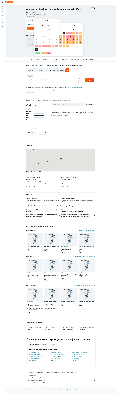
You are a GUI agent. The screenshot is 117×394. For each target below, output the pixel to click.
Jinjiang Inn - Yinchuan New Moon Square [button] (34, 303)
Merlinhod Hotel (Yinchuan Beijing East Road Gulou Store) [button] (86, 247)
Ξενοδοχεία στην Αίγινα (56, 356)
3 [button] (36, 36)
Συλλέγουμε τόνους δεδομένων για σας (38, 380)
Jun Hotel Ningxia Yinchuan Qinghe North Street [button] (69, 274)
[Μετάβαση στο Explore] (2, 15)
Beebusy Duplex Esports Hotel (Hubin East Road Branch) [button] (33, 247)
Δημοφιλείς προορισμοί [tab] (34, 344)
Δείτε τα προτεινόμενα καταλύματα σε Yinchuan (84, 285)
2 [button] (56, 33)
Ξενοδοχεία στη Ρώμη (34, 352)
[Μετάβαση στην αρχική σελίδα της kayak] (9, 2)
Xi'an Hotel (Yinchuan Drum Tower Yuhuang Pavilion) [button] (51, 247)
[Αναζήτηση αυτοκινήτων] (2, 12)
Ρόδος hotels (53, 360)
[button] (2, 2)
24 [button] (36, 46)
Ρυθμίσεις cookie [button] (30, 92)
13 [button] (46, 39)
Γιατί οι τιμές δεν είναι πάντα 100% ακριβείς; (39, 382)
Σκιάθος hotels (32, 362)
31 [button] (36, 49)
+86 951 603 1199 (30, 16)
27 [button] (46, 46)
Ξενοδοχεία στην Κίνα (53, 389)
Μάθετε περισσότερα (77, 87)
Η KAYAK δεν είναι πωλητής (34, 378)
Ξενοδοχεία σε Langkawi (34, 354)
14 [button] (49, 39)
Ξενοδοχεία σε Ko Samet (34, 358)
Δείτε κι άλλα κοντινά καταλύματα (87, 230)
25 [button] (40, 46)
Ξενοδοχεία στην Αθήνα (56, 352)
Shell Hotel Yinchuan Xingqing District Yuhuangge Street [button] (33, 274)
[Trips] (2, 22)
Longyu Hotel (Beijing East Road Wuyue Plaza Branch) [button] (68, 248)
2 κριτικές (33, 12)
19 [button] (43, 42)
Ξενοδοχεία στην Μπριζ (56, 358)
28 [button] (49, 46)
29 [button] (53, 46)
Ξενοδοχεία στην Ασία (43, 389)
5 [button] (43, 36)
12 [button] (43, 39)
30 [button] (56, 46)
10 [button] (36, 39)
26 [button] (43, 46)
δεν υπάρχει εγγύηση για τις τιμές (55, 373)
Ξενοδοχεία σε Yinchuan (74, 389)
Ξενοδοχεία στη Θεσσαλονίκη (78, 354)
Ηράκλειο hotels (32, 360)
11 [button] (73, 36)
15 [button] (53, 39)
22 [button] (53, 42)
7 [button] (49, 36)
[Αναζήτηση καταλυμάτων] (2, 9)
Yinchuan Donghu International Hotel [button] (51, 302)
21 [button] (49, 42)
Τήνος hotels (74, 360)
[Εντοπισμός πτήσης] (2, 18)
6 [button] (46, 36)
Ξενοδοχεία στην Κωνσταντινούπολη (80, 352)
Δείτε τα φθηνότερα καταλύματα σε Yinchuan (84, 256)
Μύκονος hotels (75, 358)
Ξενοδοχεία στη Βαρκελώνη (35, 356)
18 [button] (40, 42)
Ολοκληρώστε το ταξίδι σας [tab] (48, 344)
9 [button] (56, 36)
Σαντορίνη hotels (54, 362)
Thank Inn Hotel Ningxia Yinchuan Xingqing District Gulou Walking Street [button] (51, 275)
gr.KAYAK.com (28, 389)
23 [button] (56, 42)
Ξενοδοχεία (35, 389)
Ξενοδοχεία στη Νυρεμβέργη (57, 354)
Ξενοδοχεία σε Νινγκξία (64, 389)
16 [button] (56, 39)
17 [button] (36, 42)
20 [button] (46, 42)
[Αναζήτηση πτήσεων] (2, 6)
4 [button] (73, 33)
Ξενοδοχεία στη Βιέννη (77, 356)
